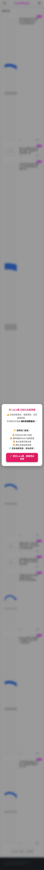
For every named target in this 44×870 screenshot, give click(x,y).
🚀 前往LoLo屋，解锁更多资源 (22, 457)
